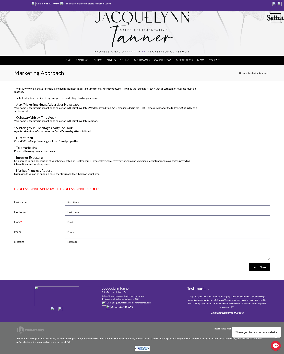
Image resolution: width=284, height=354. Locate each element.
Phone (17, 231)
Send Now (259, 267)
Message (19, 241)
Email (18, 222)
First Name (21, 202)
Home (242, 73)
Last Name (20, 212)
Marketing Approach (258, 73)
